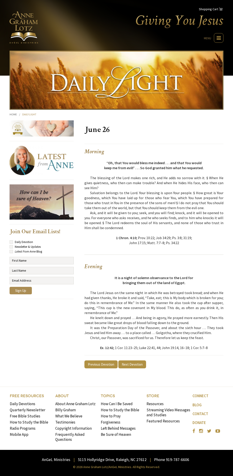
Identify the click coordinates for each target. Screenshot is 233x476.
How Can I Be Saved (117, 403)
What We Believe (68, 416)
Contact (200, 413)
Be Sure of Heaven (116, 434)
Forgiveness (110, 422)
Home (13, 114)
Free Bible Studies (25, 416)
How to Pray (111, 416)
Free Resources (27, 396)
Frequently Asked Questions (70, 437)
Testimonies (65, 422)
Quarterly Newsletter (27, 409)
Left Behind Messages (118, 428)
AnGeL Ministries (56, 459)
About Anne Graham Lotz (75, 403)
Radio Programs (22, 428)
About (62, 396)
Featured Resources (163, 421)
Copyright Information (73, 428)
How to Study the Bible (29, 422)
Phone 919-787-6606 (171, 459)
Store (153, 396)
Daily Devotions (22, 403)
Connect (200, 395)
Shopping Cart (208, 9)
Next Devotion (132, 364)
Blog (197, 404)
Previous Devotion (101, 364)
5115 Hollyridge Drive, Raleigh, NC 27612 (112, 459)
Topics (108, 396)
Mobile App (19, 434)
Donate (199, 422)
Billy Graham (65, 409)
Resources (155, 403)
